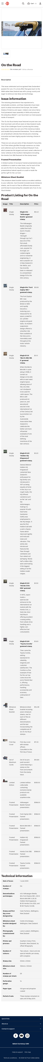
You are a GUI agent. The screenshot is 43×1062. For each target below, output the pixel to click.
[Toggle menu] (2, 3)
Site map (28, 1052)
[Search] (23, 3)
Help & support (17, 1052)
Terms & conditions (10, 1058)
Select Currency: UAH (21, 1044)
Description (6, 80)
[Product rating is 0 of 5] (5, 69)
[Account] (40, 3)
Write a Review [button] (27, 69)
